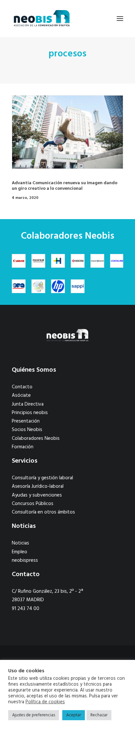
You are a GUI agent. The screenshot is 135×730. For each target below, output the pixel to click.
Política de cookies (45, 702)
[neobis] (42, 18)
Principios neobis (30, 413)
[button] (120, 18)
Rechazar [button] (98, 715)
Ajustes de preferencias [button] (33, 715)
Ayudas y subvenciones (37, 495)
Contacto (22, 387)
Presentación (26, 421)
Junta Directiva (28, 404)
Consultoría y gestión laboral (42, 478)
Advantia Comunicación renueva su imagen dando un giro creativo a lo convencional (64, 185)
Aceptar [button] (73, 715)
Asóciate (21, 395)
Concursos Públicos (32, 504)
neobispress (25, 560)
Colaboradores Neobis (36, 438)
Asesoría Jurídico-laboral (38, 486)
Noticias (20, 543)
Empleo (19, 552)
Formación (22, 447)
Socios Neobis (27, 430)
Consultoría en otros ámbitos (43, 512)
